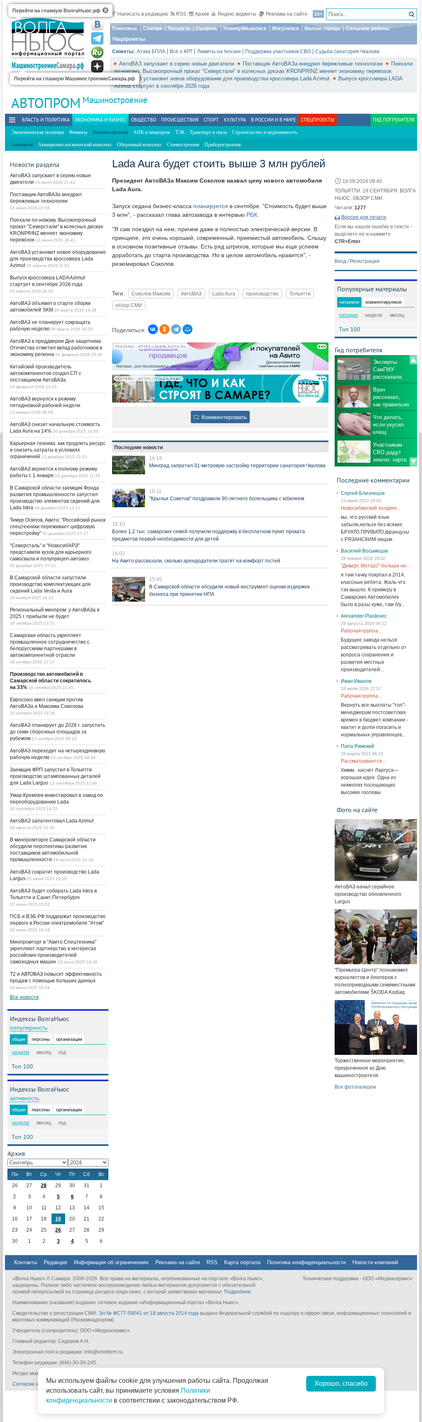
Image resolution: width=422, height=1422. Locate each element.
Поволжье (124, 28)
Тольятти (179, 28)
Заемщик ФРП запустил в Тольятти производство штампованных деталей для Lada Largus (55, 776)
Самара (152, 28)
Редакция (55, 1262)
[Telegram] (176, 329)
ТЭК (180, 132)
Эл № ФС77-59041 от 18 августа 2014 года (148, 1313)
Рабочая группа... (361, 631)
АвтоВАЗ (191, 293)
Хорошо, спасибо (341, 1383)
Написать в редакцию (142, 14)
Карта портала (242, 1262)
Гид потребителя (394, 120)
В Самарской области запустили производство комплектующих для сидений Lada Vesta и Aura (50, 584)
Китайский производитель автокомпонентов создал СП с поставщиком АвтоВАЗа (45, 373)
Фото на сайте (357, 810)
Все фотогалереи (355, 1087)
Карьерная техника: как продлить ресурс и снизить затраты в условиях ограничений (58, 449)
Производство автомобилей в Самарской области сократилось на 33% (50, 680)
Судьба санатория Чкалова (347, 51)
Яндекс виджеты (237, 14)
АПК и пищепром (151, 132)
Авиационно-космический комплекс (75, 145)
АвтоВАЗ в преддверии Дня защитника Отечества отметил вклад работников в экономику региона (56, 347)
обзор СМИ (128, 305)
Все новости (24, 997)
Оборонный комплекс (139, 145)
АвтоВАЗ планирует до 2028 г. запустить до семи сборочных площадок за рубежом (57, 731)
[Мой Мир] (187, 329)
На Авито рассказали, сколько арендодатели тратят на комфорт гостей (196, 561)
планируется (210, 206)
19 (58, 1219)
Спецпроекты (317, 120)
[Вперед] (413, 461)
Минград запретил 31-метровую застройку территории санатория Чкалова (237, 466)
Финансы (78, 132)
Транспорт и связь (208, 132)
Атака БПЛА (151, 51)
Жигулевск (285, 28)
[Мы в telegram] (97, 38)
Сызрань (207, 28)
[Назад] (413, 359)
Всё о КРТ (181, 51)
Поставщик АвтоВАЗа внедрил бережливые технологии (313, 64)
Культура (235, 120)
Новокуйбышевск (244, 28)
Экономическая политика (38, 132)
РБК (251, 214)
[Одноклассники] (164, 329)
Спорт (211, 120)
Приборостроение (222, 145)
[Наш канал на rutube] (97, 52)
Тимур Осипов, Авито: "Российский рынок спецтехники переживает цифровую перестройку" (58, 526)
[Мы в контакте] (97, 24)
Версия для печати (363, 217)
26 (58, 1230)
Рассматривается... (363, 761)
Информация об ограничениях (111, 1262)
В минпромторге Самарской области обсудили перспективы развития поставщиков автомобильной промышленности (53, 849)
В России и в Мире (273, 120)
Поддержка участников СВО (278, 51)
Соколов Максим (150, 293)
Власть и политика (46, 120)
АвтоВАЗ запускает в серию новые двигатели (177, 64)
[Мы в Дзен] (97, 66)
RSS (181, 14)
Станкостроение (183, 145)
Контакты (25, 1262)
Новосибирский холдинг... (370, 508)
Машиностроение (115, 99)
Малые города (322, 28)
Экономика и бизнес (100, 120)
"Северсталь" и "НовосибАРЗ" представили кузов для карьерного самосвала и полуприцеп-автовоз (50, 552)
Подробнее (237, 1292)
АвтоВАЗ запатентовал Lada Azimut (52, 821)
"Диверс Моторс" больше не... (375, 566)
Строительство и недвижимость (264, 132)
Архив (202, 14)
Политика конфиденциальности (306, 1262)
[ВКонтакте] (153, 329)
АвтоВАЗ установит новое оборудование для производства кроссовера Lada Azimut (225, 78)
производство (262, 293)
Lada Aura (223, 293)
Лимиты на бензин (219, 51)
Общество (143, 120)
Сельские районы (367, 28)
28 (44, 1185)
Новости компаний (375, 1262)
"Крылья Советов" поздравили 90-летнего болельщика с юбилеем (226, 498)
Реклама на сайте (286, 14)
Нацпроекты (129, 39)
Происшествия (180, 120)
